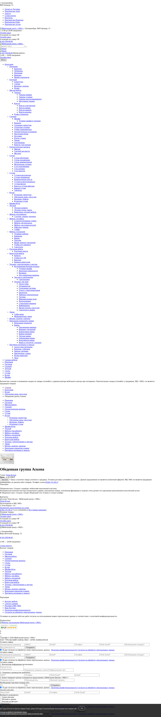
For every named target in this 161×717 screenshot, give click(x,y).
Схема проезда (6, 546)
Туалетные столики (22, 127)
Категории (9, 64)
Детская (12, 206)
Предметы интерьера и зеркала (21, 345)
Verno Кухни (11, 475)
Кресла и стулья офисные (24, 186)
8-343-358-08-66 (6, 41)
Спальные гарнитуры (22, 125)
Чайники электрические (28, 295)
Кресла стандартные (27, 106)
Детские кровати (21, 208)
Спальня (12, 116)
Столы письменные (22, 160)
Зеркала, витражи (21, 351)
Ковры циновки (25, 334)
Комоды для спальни (22, 145)
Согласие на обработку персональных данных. (13, 712)
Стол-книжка (19, 169)
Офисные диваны (21, 227)
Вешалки (17, 75)
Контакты (9, 18)
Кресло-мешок (25, 108)
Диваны (17, 93)
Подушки (18, 136)
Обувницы (18, 71)
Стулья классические (22, 175)
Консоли (17, 260)
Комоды (17, 256)
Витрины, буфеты (21, 199)
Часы (16, 358)
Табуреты (18, 190)
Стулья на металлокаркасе (24, 182)
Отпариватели (24, 286)
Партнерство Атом (12, 11)
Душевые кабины (21, 234)
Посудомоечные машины (29, 275)
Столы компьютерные (23, 162)
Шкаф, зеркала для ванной (24, 243)
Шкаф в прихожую (21, 77)
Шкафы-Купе (14, 203)
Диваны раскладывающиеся (30, 99)
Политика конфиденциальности (18, 610)
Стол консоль (19, 171)
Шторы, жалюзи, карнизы (19, 319)
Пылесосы (23, 293)
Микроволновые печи (28, 299)
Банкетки (18, 69)
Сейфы (17, 229)
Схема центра (10, 16)
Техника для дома (21, 282)
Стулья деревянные (22, 177)
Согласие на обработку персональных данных (23, 612)
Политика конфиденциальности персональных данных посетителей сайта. (21, 714)
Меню (3, 60)
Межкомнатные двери (23, 316)
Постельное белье (21, 134)
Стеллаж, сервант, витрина (25, 216)
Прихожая (13, 66)
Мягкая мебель (15, 90)
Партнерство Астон (13, 24)
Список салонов (11, 604)
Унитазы (17, 240)
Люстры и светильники (23, 277)
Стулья (12, 173)
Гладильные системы (27, 288)
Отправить (30, 647)
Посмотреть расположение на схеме (14, 508)
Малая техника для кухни (29, 308)
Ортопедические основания (25, 132)
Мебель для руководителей (25, 225)
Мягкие (17, 149)
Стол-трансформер (21, 166)
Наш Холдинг (10, 608)
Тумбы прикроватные (23, 129)
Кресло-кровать (25, 110)
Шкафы (17, 119)
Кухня (11, 193)
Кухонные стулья (21, 201)
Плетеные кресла (21, 251)
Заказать (4, 480)
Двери (11, 312)
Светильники (24, 279)
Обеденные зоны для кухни (25, 197)
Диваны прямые (25, 95)
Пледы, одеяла (20, 138)
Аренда (8, 14)
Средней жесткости (22, 151)
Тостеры (22, 297)
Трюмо (17, 140)
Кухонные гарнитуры (22, 195)
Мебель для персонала (23, 223)
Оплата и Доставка (12, 9)
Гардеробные (19, 143)
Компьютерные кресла (23, 179)
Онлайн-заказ (5, 33)
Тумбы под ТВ (20, 258)
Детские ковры (25, 336)
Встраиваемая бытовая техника (26, 266)
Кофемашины (24, 306)
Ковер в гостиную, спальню (30, 343)
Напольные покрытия (23, 323)
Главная (8, 388)
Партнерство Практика (14, 20)
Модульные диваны (27, 101)
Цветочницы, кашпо (22, 353)
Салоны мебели (11, 360)
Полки (16, 88)
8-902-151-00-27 (52, 482)
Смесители (18, 247)
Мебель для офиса (16, 219)
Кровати (17, 123)
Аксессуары (24, 284)
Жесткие (17, 153)
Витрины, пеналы (21, 86)
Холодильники (25, 301)
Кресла (17, 103)
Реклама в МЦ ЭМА (13, 606)
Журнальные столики (22, 164)
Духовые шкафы (25, 269)
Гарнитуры (18, 82)
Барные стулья (20, 188)
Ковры (16, 325)
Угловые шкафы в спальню (30, 121)
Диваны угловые (25, 97)
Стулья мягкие (20, 184)
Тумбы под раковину (22, 245)
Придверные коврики (27, 327)
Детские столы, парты (23, 210)
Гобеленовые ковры (27, 338)
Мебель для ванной (17, 232)
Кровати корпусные (22, 262)
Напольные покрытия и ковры (21, 321)
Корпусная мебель (16, 253)
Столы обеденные (21, 158)
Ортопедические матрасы (19, 147)
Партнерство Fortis (12, 22)
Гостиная (13, 80)
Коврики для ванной (27, 329)
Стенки (17, 84)
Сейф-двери (19, 314)
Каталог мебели (11, 601)
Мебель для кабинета (17, 214)
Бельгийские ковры (27, 340)
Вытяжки (22, 273)
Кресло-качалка (25, 112)
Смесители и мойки (27, 310)
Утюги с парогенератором (29, 290)
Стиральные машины (27, 303)
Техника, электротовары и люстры (23, 264)
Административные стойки (25, 221)
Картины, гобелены (22, 349)
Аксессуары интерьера (23, 347)
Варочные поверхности (28, 271)
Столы (12, 156)
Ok (82, 708)
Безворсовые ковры (27, 332)
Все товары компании (37, 510)
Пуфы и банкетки (21, 114)
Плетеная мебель (16, 249)
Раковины (18, 236)
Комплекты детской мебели (25, 212)
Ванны (17, 238)
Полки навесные (21, 356)
